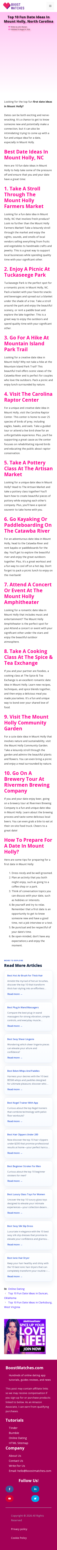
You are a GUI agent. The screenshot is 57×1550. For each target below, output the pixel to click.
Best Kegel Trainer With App (22, 1102)
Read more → (15, 994)
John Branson (22, 27)
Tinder (13, 1428)
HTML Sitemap (18, 1443)
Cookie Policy (19, 1538)
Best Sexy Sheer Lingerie (20, 1039)
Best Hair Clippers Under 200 (22, 1134)
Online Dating (16, 1289)
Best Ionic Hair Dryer (18, 1257)
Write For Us (17, 1466)
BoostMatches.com (24, 1367)
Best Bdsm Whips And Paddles (23, 1070)
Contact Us (16, 1461)
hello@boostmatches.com (34, 1471)
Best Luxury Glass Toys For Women (26, 1194)
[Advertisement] (28, 61)
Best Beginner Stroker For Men (24, 1166)
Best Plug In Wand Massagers (23, 1007)
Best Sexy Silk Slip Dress (20, 1226)
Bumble (14, 1433)
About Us (15, 1456)
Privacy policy (19, 1529)
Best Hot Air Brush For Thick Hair (25, 975)
